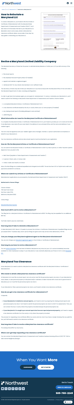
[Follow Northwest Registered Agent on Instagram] (16, 388)
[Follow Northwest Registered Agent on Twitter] (6, 388)
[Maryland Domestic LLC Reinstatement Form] (55, 31)
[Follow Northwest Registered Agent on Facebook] (12, 388)
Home (3, 9)
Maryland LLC (13, 9)
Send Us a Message (64, 387)
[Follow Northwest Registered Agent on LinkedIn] (9, 388)
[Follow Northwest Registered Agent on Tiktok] (19, 388)
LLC (7, 9)
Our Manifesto (50, 399)
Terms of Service (69, 399)
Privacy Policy (59, 399)
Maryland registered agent (24, 240)
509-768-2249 (64, 393)
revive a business (11, 248)
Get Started (46, 367)
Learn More (28, 367)
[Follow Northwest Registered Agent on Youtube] (2, 388)
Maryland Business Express (9, 205)
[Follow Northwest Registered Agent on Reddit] (23, 388)
